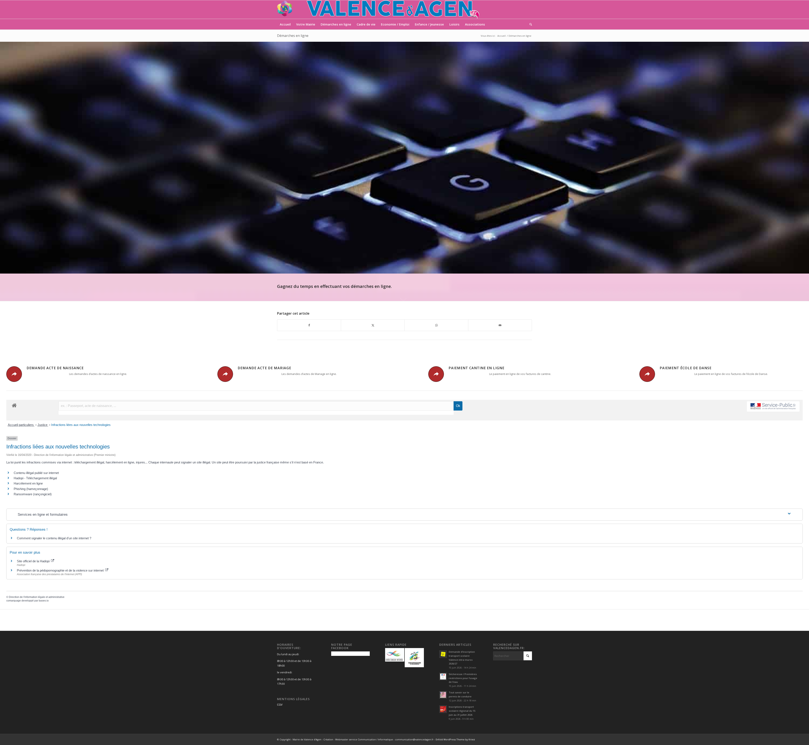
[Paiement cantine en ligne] (436, 374)
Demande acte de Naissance (55, 368)
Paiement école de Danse (685, 368)
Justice (43, 425)
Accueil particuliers (21, 425)
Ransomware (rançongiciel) (33, 494)
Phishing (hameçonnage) (31, 489)
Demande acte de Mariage (264, 368)
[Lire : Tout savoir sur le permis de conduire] (443, 695)
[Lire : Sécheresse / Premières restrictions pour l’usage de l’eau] (443, 676)
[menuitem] (285, 24)
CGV (280, 704)
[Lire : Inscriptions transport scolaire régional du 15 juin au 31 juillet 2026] (443, 709)
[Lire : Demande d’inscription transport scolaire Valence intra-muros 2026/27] (443, 654)
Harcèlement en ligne (28, 483)
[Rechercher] (529, 24)
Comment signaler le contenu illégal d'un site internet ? (54, 538)
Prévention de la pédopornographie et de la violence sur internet (60, 570)
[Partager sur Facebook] (309, 325)
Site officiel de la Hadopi (33, 561)
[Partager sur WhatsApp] (436, 325)
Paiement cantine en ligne (476, 368)
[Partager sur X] (372, 325)
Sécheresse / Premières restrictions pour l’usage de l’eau (463, 678)
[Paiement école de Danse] (647, 374)
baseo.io (44, 600)
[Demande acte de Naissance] (14, 374)
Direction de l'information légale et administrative (36, 597)
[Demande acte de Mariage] (225, 374)
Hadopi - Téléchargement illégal (35, 478)
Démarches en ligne (292, 35)
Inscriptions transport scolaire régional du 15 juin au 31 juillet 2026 (462, 710)
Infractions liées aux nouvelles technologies (81, 425)
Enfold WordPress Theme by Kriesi (455, 739)
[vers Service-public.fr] (773, 406)
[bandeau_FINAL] (378, 9)
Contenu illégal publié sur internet (36, 473)
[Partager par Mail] (500, 325)
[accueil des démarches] (14, 405)
